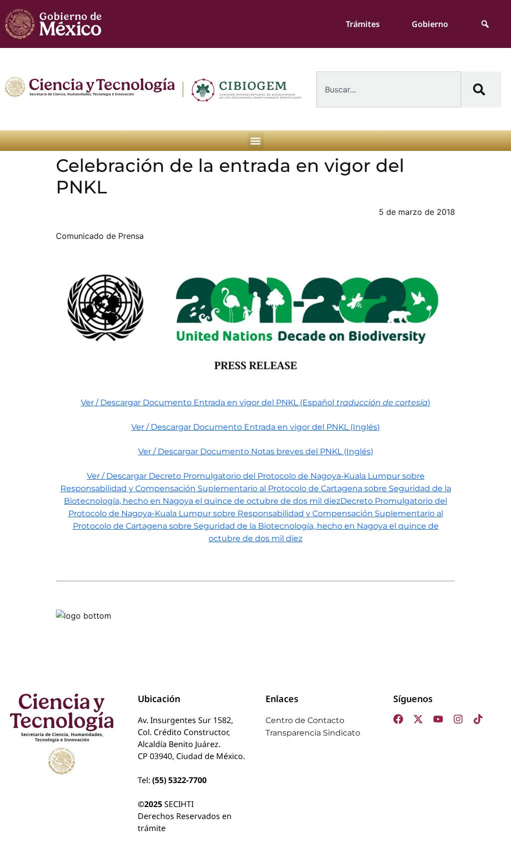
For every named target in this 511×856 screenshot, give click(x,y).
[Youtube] (438, 719)
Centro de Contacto (304, 720)
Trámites (363, 23)
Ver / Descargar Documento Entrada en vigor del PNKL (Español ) (255, 402)
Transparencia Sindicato (312, 733)
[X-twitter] (418, 719)
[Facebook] (398, 719)
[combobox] (388, 89)
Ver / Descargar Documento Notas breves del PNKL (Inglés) (255, 451)
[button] (256, 140)
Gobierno (430, 23)
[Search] (481, 89)
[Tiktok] (478, 719)
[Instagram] (458, 719)
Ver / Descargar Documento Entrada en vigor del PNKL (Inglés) (255, 427)
